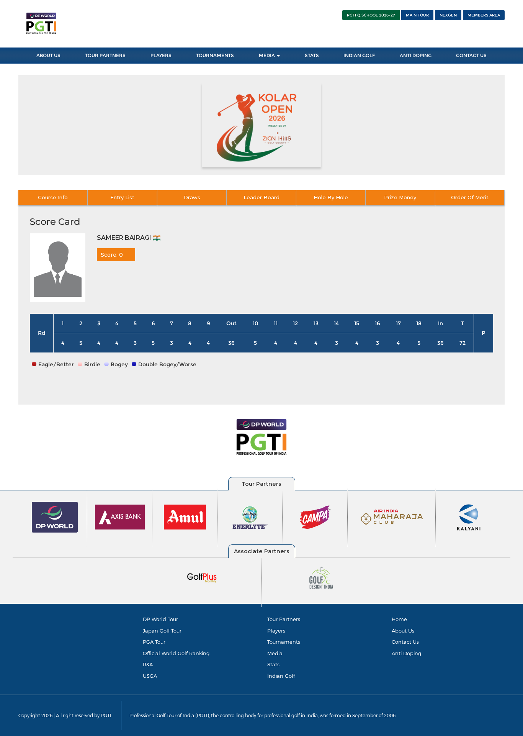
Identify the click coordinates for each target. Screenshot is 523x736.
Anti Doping (415, 55)
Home (399, 619)
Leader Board (261, 197)
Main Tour (417, 15)
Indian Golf (359, 55)
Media (267, 55)
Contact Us (471, 55)
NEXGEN (448, 15)
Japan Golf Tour (162, 631)
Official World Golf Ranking (176, 653)
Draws (192, 197)
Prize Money (400, 197)
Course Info (53, 197)
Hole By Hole (331, 197)
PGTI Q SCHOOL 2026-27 (371, 15)
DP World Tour (160, 619)
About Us (48, 55)
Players (161, 55)
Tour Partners (105, 55)
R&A (148, 664)
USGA (150, 676)
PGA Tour (154, 642)
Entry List (122, 197)
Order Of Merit (470, 197)
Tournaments (215, 55)
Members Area (483, 15)
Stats (312, 55)
